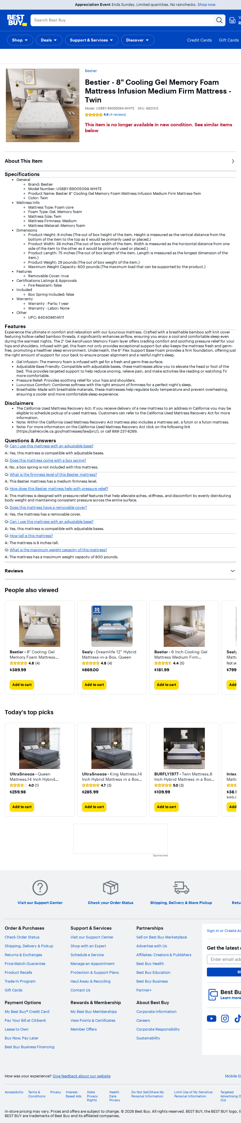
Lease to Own (17, 1029)
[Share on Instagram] (225, 1018)
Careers (143, 1020)
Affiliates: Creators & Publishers (163, 954)
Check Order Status (22, 937)
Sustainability (148, 1038)
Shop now (206, 4)
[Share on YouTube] (211, 1018)
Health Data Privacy (114, 1096)
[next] (232, 647)
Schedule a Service (87, 954)
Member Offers (84, 1029)
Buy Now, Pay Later (22, 1038)
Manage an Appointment (93, 963)
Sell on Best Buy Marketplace (161, 937)
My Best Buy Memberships (94, 1011)
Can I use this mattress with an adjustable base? (51, 445)
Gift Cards (13, 990)
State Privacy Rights (92, 1096)
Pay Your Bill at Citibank (25, 1020)
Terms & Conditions (36, 1094)
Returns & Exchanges (23, 954)
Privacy (55, 1092)
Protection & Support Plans (95, 972)
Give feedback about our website (82, 1076)
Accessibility (14, 1092)
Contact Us (80, 990)
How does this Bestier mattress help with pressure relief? (59, 488)
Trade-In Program (20, 981)
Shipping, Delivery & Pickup (29, 945)
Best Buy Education (153, 972)
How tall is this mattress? (31, 535)
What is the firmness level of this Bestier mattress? (53, 474)
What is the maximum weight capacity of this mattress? (58, 549)
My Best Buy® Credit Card (27, 1011)
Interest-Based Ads (73, 1094)
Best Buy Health (150, 963)
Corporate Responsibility (158, 1029)
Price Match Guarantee (25, 963)
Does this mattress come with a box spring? (48, 460)
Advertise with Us (151, 945)
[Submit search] (219, 20)
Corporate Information (156, 1011)
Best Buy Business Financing (29, 1046)
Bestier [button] (91, 70)
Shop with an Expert (88, 945)
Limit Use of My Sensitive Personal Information (193, 1094)
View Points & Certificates (93, 1020)
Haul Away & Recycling (91, 981)
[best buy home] (17, 20)
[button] (20, 40)
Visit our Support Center (92, 937)
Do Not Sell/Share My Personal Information (147, 1094)
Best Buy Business (152, 981)
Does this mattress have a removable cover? (48, 507)
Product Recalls (18, 972)
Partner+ (144, 990)
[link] (25, 663)
